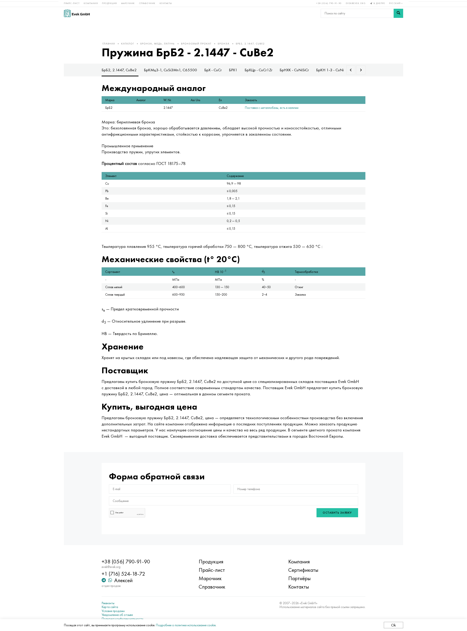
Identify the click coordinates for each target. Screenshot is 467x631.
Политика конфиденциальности (122, 619)
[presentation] (350, 70)
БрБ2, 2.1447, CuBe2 (119, 70)
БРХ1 (233, 70)
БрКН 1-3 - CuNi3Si (332, 70)
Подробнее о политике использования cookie (186, 625)
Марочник (128, 3)
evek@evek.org (356, 3)
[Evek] (77, 13)
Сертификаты (303, 570)
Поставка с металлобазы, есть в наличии (271, 108)
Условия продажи (113, 611)
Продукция (109, 3)
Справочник (147, 3)
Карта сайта (110, 607)
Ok (393, 625)
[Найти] (398, 13)
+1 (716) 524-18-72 (123, 573)
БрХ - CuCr (213, 70)
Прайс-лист (72, 3)
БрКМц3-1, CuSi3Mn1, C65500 (170, 70)
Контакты (166, 3)
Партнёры (299, 578)
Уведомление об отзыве (117, 615)
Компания (91, 3)
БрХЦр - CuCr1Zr (258, 70)
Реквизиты (108, 603)
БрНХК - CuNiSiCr (294, 70)
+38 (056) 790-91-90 (329, 3)
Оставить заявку (337, 513)
